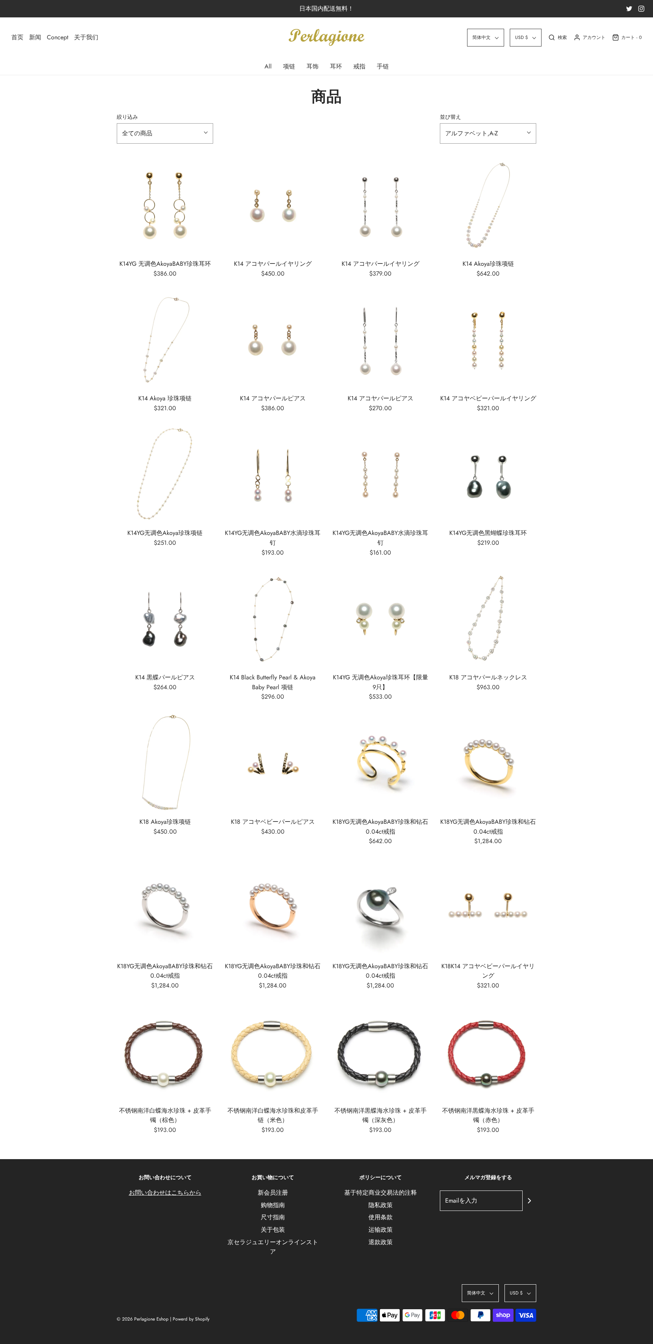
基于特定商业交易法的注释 (380, 1192)
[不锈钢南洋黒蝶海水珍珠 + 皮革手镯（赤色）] (488, 1052)
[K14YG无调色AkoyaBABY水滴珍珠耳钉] (272, 474)
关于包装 (273, 1229)
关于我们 (86, 37)
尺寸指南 (273, 1217)
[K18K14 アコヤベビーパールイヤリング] (488, 907)
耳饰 (312, 66)
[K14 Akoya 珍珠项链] (165, 339)
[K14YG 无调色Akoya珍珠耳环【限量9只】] (380, 618)
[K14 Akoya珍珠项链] (488, 205)
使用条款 (380, 1217)
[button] (485, 38)
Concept (57, 37)
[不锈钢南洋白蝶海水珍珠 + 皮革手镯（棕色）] (165, 1052)
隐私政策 (380, 1205)
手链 (383, 66)
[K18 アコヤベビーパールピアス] (272, 763)
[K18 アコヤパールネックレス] (488, 618)
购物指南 (273, 1205)
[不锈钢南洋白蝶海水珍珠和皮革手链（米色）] (272, 1052)
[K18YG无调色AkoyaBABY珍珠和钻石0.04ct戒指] (380, 763)
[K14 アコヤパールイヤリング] (272, 205)
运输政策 (380, 1229)
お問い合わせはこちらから (165, 1192)
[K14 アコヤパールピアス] (272, 339)
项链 (289, 66)
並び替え (450, 117)
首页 (17, 37)
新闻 (35, 37)
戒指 (359, 66)
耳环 (336, 66)
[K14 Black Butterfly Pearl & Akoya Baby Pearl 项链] (272, 618)
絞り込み (127, 117)
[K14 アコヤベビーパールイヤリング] (488, 339)
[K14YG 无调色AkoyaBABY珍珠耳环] (165, 205)
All (268, 66)
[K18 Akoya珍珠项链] (165, 763)
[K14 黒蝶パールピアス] (165, 618)
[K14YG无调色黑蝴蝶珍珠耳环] (488, 474)
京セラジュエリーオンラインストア (272, 1247)
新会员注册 (273, 1192)
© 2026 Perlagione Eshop (143, 1319)
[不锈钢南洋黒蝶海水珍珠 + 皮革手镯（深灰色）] (380, 1052)
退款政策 (380, 1242)
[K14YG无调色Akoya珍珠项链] (165, 474)
